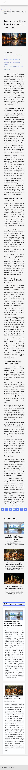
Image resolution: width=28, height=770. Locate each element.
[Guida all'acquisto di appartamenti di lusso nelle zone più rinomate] (14, 528)
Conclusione (7, 69)
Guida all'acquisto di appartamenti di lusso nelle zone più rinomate (14, 537)
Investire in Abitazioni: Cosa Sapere (12, 59)
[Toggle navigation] (4, 2)
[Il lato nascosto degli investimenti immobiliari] (14, 555)
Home (2, 10)
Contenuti (8, 52)
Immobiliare (9, 10)
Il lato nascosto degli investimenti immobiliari (14, 563)
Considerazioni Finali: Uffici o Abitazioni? (13, 66)
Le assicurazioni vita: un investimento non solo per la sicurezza (14, 588)
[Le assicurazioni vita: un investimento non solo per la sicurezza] (14, 578)
